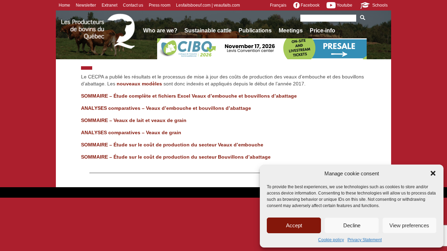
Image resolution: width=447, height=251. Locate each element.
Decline (351, 225)
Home (64, 5)
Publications (255, 30)
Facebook (310, 5)
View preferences (409, 225)
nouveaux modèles (139, 83)
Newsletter (86, 5)
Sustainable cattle (208, 30)
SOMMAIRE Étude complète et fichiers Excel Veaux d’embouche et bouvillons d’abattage (189, 96)
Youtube (344, 5)
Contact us (133, 5)
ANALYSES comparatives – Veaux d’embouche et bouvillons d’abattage (166, 108)
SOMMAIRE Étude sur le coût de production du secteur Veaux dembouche (172, 144)
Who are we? (160, 30)
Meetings (291, 30)
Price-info (322, 30)
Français (278, 5)
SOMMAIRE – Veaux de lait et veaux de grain (133, 120)
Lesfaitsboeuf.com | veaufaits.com (208, 5)
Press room (159, 5)
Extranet (109, 5)
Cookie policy (331, 239)
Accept (294, 225)
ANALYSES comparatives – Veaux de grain (131, 132)
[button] (433, 173)
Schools (379, 5)
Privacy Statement (364, 239)
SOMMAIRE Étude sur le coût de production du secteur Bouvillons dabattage (176, 157)
